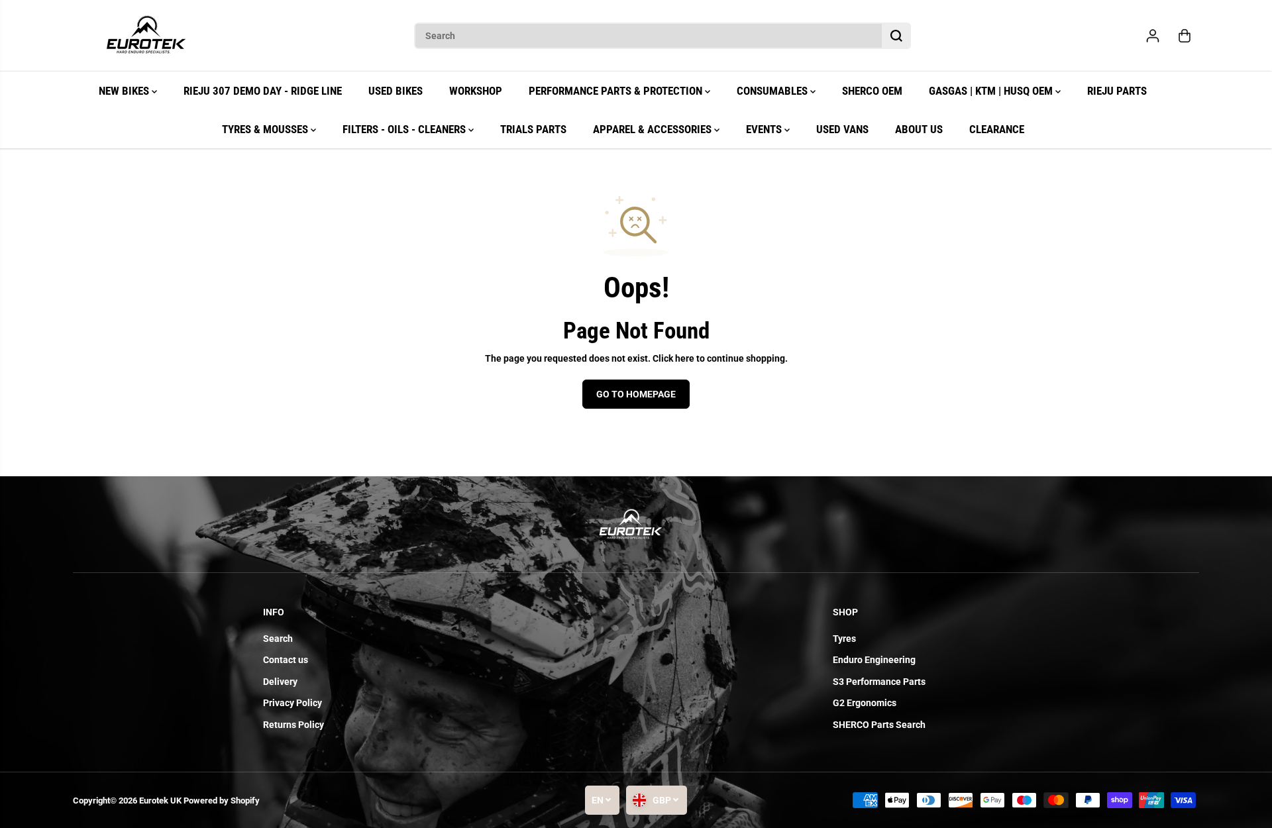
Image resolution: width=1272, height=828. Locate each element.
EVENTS (765, 129)
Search (278, 638)
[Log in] (1152, 35)
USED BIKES (395, 90)
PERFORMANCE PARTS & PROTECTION (617, 90)
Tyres (844, 638)
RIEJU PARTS (1117, 90)
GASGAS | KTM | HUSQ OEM (992, 90)
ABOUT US (919, 129)
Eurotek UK (160, 800)
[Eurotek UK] (146, 36)
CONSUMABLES (773, 90)
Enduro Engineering (874, 659)
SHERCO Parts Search (879, 724)
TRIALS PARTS (533, 129)
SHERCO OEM (872, 90)
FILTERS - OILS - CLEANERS (405, 129)
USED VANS (842, 129)
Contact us (285, 659)
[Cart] (1184, 35)
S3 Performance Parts (879, 681)
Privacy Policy (292, 703)
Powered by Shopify (222, 800)
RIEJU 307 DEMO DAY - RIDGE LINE (263, 90)
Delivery (280, 681)
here (684, 358)
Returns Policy (293, 724)
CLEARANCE (996, 129)
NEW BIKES (125, 90)
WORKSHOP (475, 90)
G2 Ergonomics (864, 703)
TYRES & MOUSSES (266, 129)
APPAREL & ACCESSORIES (653, 129)
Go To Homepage (636, 394)
